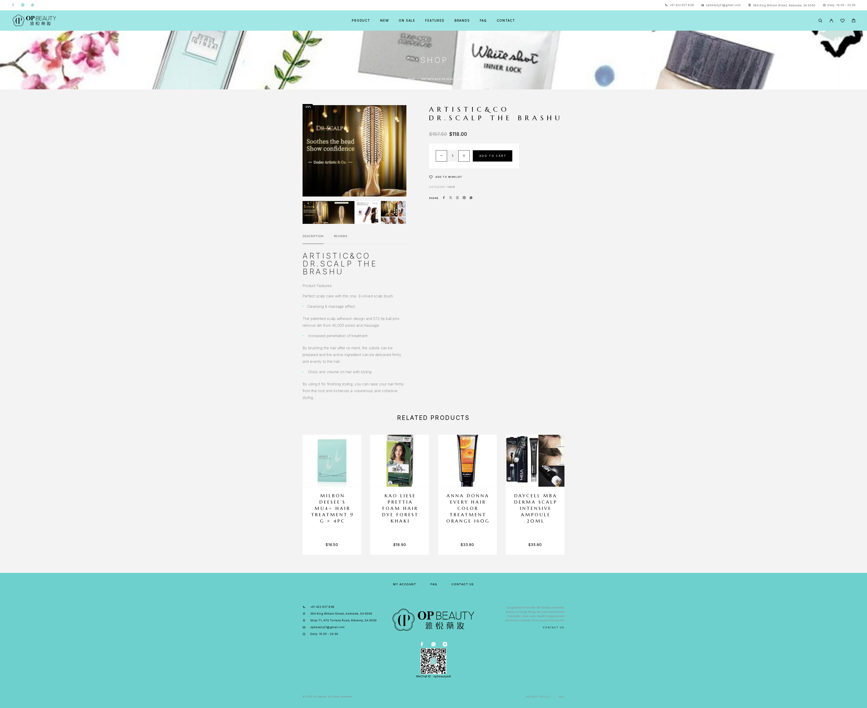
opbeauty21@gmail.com (723, 5)
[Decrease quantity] (441, 156)
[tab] (313, 239)
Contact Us (463, 584)
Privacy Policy (538, 696)
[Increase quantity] (464, 156)
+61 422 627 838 (681, 5)
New (384, 20)
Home (397, 79)
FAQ (483, 20)
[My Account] (831, 20)
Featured (435, 20)
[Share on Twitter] (450, 198)
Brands (462, 20)
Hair (451, 187)
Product (361, 20)
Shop (411, 79)
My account (404, 584)
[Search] (820, 20)
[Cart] (853, 21)
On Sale (407, 20)
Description (313, 236)
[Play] (316, 212)
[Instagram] (23, 5)
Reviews (340, 236)
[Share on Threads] (457, 198)
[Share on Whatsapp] (471, 198)
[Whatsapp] (32, 5)
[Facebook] (13, 5)
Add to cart (492, 155)
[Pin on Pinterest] (464, 198)
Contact (506, 20)
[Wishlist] (842, 21)
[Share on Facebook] (443, 198)
